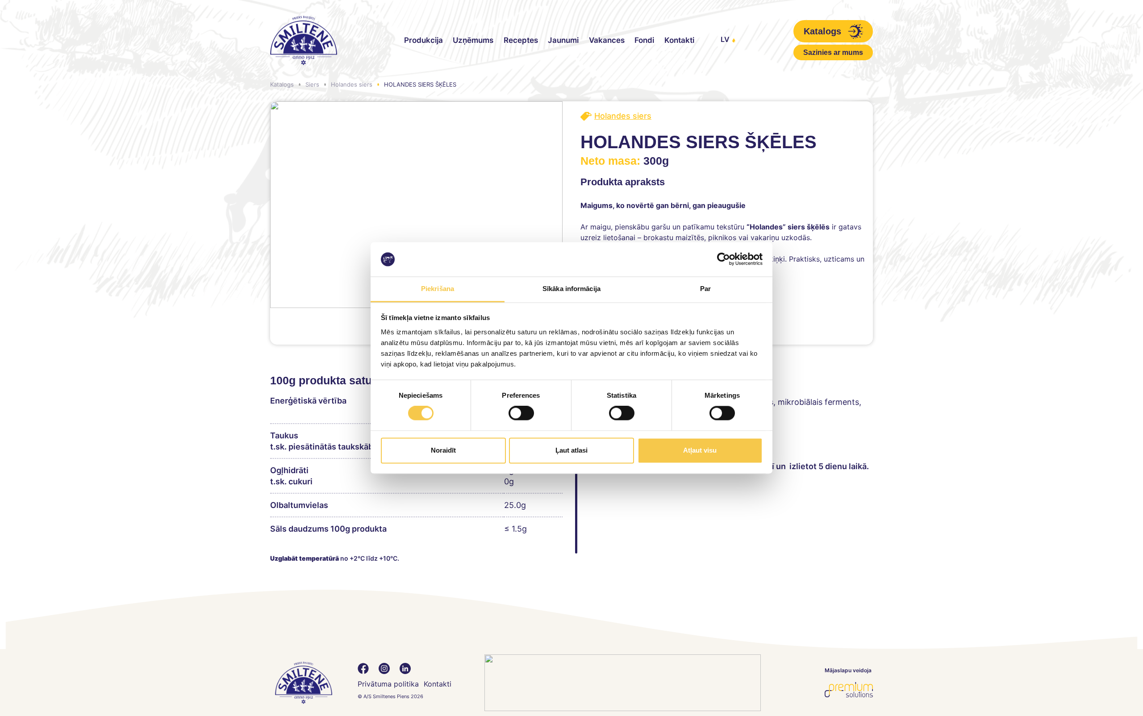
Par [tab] (705, 288)
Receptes (521, 40)
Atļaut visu (700, 450)
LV (725, 39)
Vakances (607, 40)
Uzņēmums (473, 40)
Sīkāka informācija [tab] (571, 288)
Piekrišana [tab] (437, 288)
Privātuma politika (388, 683)
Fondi (644, 40)
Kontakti (679, 40)
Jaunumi (563, 40)
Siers (312, 84)
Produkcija (423, 40)
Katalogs (282, 84)
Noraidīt (443, 450)
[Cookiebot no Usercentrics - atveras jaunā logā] (723, 259)
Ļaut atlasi (571, 450)
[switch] (521, 413)
